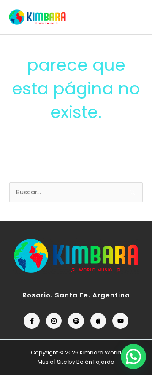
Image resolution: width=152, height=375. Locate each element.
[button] (133, 356)
